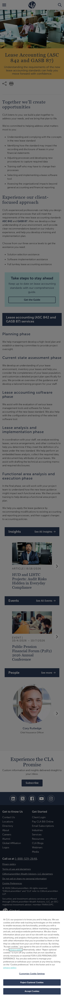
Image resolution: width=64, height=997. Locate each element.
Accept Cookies (32, 991)
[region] (32, 954)
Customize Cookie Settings (32, 974)
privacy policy (15, 950)
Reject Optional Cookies (31, 982)
